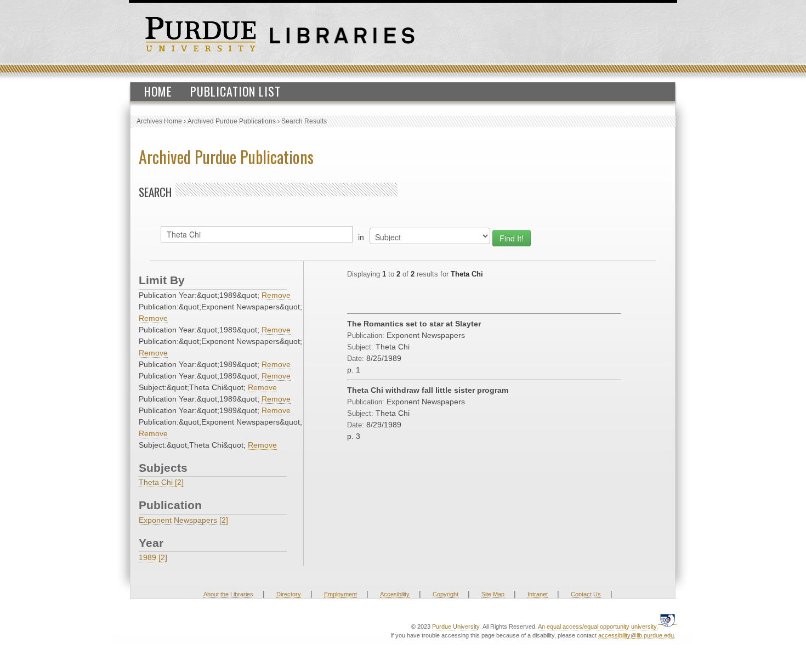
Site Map (492, 594)
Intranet (537, 594)
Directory (288, 594)
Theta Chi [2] (161, 482)
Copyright (445, 594)
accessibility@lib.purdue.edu (636, 635)
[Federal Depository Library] (667, 620)
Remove (276, 295)
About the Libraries (228, 594)
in (361, 237)
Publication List (235, 91)
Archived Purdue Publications (232, 121)
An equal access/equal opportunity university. (598, 626)
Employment (340, 594)
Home (158, 91)
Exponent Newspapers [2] (183, 520)
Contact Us (586, 594)
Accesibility (395, 594)
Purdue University (455, 626)
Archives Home (159, 121)
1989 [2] (153, 557)
